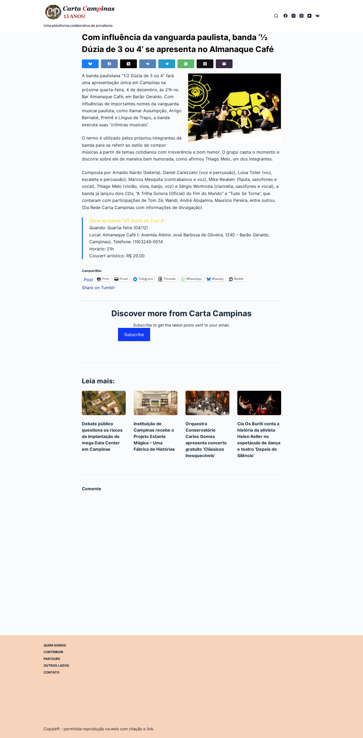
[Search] (276, 16)
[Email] (224, 63)
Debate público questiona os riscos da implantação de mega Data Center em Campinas (102, 436)
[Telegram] (166, 63)
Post (88, 279)
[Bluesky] (90, 63)
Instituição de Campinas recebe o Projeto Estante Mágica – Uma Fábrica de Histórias (154, 436)
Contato (51, 672)
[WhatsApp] (186, 63)
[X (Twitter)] (128, 63)
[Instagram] (294, 16)
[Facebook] (286, 16)
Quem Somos (55, 645)
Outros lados (56, 665)
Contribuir (53, 652)
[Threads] (301, 16)
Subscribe (134, 334)
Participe (52, 659)
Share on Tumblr (98, 287)
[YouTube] (309, 16)
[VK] (317, 16)
